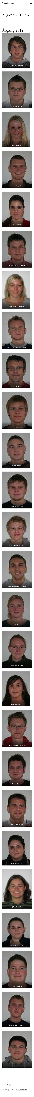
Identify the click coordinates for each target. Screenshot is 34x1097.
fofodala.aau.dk (8, 3)
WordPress (22, 1090)
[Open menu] (31, 3)
